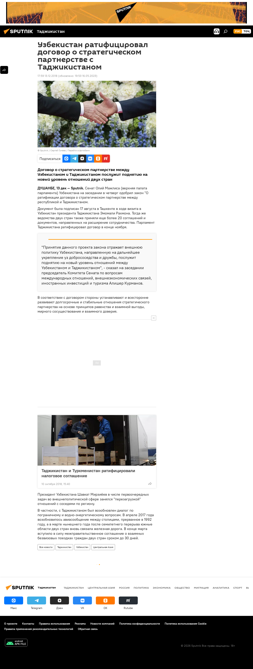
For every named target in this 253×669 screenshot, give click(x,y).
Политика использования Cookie (186, 623)
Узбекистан (82, 547)
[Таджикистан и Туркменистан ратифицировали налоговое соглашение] (97, 440)
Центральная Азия (103, 547)
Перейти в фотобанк (79, 150)
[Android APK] (16, 643)
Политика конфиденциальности (139, 623)
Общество (182, 587)
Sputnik (44, 150)
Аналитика (221, 587)
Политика (141, 587)
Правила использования (54, 623)
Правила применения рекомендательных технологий (38, 629)
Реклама (80, 623)
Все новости (46, 547)
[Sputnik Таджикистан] (19, 35)
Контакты (28, 623)
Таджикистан (64, 547)
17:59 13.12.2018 (47, 76)
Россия (124, 587)
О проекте (10, 623)
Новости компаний (102, 623)
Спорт (237, 587)
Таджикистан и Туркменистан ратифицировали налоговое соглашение (88, 473)
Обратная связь (88, 629)
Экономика (162, 587)
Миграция (201, 587)
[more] (150, 484)
